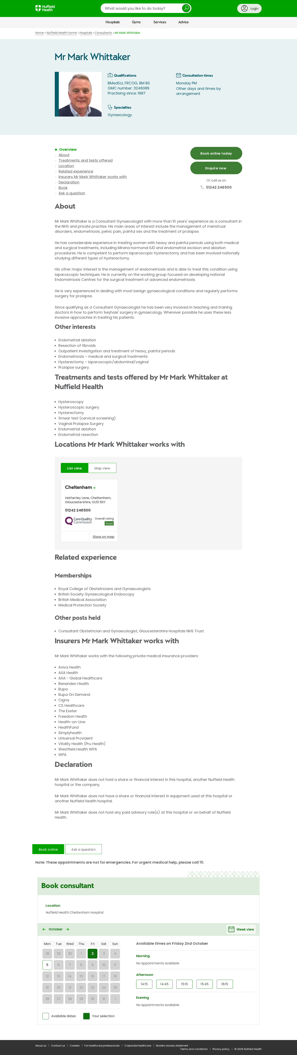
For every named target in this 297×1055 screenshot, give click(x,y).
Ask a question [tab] (83, 849)
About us (40, 1045)
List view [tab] (74, 468)
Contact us (58, 1045)
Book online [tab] (48, 849)
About (64, 154)
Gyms (136, 22)
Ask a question (72, 193)
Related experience (76, 171)
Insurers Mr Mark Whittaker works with (93, 176)
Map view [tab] (102, 468)
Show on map (103, 536)
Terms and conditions (194, 1049)
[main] (148, 534)
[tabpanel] (148, 511)
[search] (146, 8)
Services (160, 22)
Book (63, 187)
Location (66, 165)
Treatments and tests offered (86, 160)
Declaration (69, 182)
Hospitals (113, 22)
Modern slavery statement (172, 1045)
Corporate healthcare (137, 1045)
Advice (183, 22)
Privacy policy (221, 1049)
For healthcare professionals (102, 1045)
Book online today (216, 153)
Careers (75, 1045)
